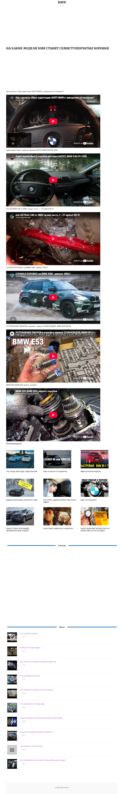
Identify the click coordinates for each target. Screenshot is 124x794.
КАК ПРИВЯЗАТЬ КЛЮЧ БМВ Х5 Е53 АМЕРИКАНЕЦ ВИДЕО (43, 760)
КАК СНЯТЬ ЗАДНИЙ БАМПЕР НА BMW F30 (36, 732)
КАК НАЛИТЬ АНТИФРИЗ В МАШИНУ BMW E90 (38, 662)
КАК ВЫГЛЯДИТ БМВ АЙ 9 (30, 676)
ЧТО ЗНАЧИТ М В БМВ (28, 633)
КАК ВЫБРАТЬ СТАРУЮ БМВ (31, 746)
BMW (62, 2)
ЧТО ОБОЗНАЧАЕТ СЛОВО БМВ (32, 704)
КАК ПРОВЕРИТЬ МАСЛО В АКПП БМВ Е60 (36, 690)
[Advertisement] (62, 27)
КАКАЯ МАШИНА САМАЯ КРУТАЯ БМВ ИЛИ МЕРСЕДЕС (41, 718)
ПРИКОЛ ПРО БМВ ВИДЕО (30, 648)
